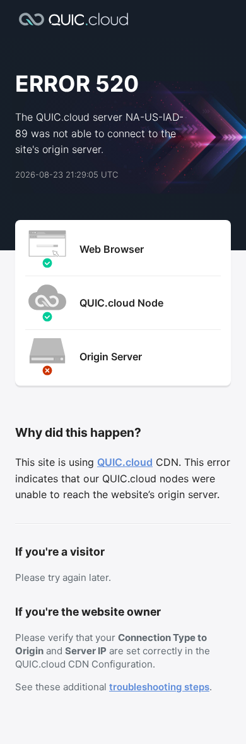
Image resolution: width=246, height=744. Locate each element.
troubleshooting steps (159, 687)
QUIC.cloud (125, 462)
